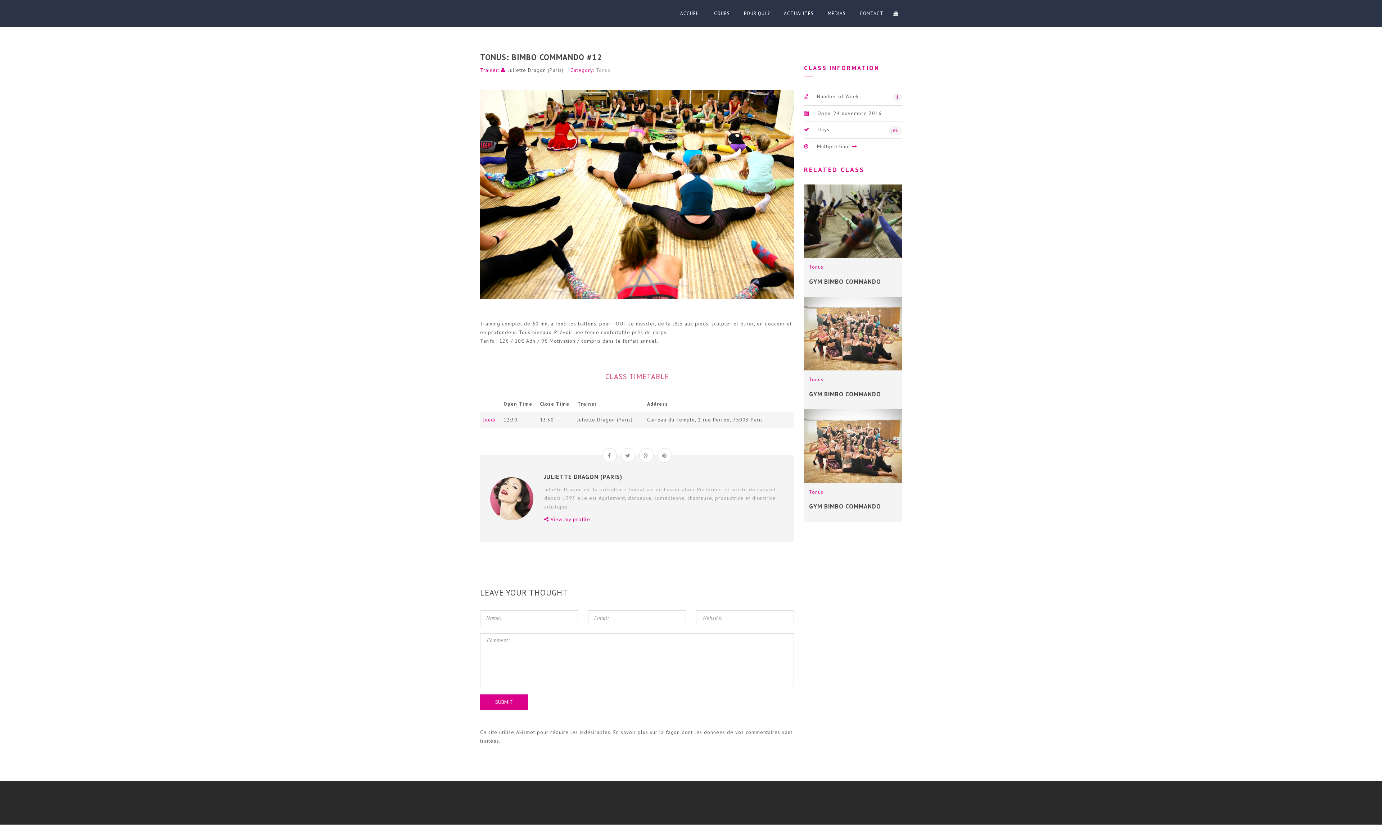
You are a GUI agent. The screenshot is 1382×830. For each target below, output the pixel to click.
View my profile (569, 519)
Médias (837, 13)
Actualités (799, 13)
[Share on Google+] (646, 455)
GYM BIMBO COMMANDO (845, 282)
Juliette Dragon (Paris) (536, 70)
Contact (872, 13)
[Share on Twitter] (628, 455)
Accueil (690, 13)
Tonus (603, 70)
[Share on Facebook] (609, 455)
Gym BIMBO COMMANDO (845, 506)
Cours (722, 13)
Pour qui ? (757, 13)
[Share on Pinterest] (665, 455)
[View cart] (896, 13)
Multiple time (833, 146)
